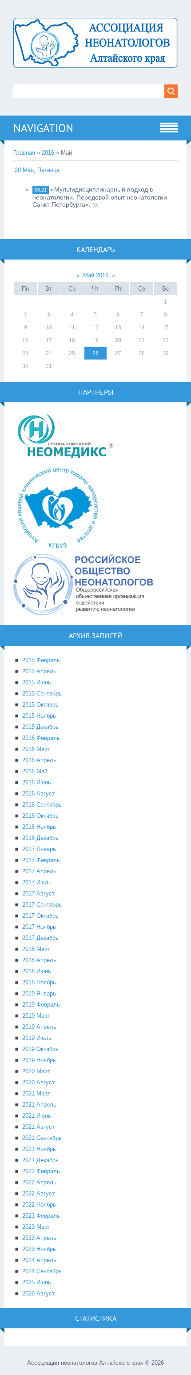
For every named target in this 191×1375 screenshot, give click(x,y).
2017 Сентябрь (42, 904)
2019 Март (36, 1015)
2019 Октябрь (40, 1049)
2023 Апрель (39, 1238)
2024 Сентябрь (42, 1271)
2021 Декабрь (40, 1160)
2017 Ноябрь (39, 926)
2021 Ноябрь (39, 1149)
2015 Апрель (39, 671)
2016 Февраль (41, 738)
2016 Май (35, 771)
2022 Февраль (41, 1171)
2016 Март (36, 749)
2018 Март (36, 949)
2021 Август (38, 1126)
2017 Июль (37, 882)
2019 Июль (37, 1038)
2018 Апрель (39, 960)
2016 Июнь (36, 782)
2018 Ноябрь (39, 982)
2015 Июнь (36, 682)
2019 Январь (39, 993)
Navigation (43, 128)
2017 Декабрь (40, 938)
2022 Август (38, 1193)
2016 (48, 152)
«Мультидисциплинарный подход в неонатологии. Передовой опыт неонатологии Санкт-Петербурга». (99, 197)
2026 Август (38, 1293)
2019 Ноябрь (39, 1060)
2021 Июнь (36, 1115)
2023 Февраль (41, 1215)
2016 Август (38, 793)
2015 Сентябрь (42, 693)
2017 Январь (39, 849)
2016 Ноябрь (39, 826)
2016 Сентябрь (42, 804)
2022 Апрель (39, 1182)
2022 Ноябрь (39, 1204)
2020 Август (38, 1082)
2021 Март (36, 1093)
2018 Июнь (36, 971)
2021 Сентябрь (42, 1138)
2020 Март (36, 1071)
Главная (24, 152)
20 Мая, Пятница (37, 170)
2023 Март (36, 1226)
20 (118, 340)
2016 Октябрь (40, 815)
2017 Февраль (41, 860)
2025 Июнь (36, 1282)
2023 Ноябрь (39, 1249)
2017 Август (38, 893)
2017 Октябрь (40, 915)
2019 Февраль (41, 1004)
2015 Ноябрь (39, 715)
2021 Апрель (39, 1104)
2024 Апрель (39, 1260)
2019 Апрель (39, 1026)
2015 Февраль (41, 660)
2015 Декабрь (40, 726)
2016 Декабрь (40, 838)
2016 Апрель (39, 760)
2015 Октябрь (40, 704)
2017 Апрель (39, 871)
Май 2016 (95, 275)
